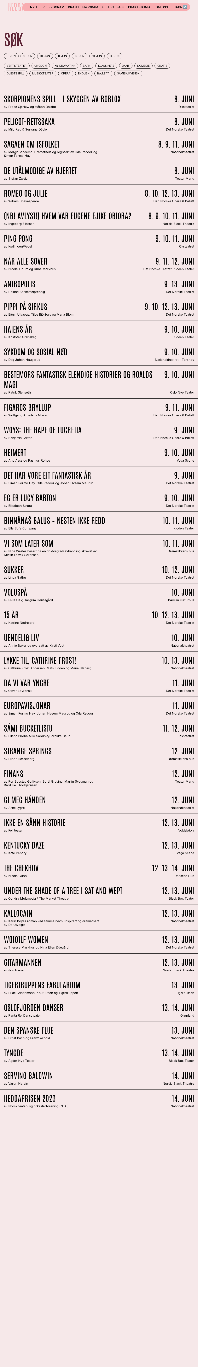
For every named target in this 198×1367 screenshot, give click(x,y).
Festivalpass (113, 7)
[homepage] (16, 7)
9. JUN (27, 56)
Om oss (161, 7)
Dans (126, 65)
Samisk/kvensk (128, 73)
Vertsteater (17, 65)
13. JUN (97, 56)
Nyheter (37, 7)
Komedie (143, 65)
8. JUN (11, 56)
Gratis (162, 65)
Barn (86, 65)
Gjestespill (16, 73)
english (84, 73)
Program (56, 7)
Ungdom (40, 65)
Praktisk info (140, 7)
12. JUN (79, 56)
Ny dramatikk (65, 65)
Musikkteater (42, 73)
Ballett (103, 73)
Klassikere (106, 65)
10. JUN (45, 56)
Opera (65, 73)
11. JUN (62, 56)
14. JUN (114, 56)
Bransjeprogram (83, 7)
